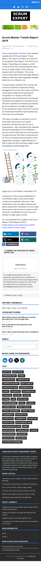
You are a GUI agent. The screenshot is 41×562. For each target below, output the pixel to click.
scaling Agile (8, 418)
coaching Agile (8, 380)
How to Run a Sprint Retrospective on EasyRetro (20, 332)
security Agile (8, 422)
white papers (21, 438)
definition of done (10, 387)
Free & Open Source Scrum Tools (12, 546)
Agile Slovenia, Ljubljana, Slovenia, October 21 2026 (18, 494)
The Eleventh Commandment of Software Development (19, 484)
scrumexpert (19, 46)
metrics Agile (22, 399)
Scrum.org (6, 53)
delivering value (26, 387)
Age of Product (20, 53)
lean (13, 399)
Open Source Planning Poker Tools (20, 518)
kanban (6, 399)
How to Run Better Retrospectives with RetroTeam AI (17, 325)
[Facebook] (22, 7)
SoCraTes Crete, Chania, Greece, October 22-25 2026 (18, 491)
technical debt (22, 430)
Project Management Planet (11, 550)
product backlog (24, 407)
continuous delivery (11, 384)
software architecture (11, 426)
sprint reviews (8, 430)
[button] (11, 234)
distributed (15, 391)
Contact (4, 537)
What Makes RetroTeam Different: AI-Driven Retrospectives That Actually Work (19, 318)
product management (11, 411)
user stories (21, 434)
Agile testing (18, 372)
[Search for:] (20, 346)
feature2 (26, 395)
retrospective (21, 415)
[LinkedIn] (18, 7)
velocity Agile (8, 438)
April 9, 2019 (8, 46)
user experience (9, 434)
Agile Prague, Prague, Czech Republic (14, 308)
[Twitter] (14, 7)
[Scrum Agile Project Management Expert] (20, 16)
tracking (34, 430)
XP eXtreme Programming (12, 442)
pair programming (10, 403)
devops (5, 391)
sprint (25, 426)
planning (30, 403)
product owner (28, 411)
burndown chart (9, 376)
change (21, 376)
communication (23, 380)
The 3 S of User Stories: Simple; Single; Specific (17, 487)
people (21, 403)
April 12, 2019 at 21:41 (20, 268)
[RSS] (27, 7)
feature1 (17, 395)
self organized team (23, 422)
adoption (6, 372)
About (4, 533)
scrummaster (12, 244)
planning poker (9, 407)
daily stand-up (26, 384)
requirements (8, 415)
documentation (28, 391)
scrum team (32, 418)
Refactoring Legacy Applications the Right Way (16, 497)
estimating (7, 395)
